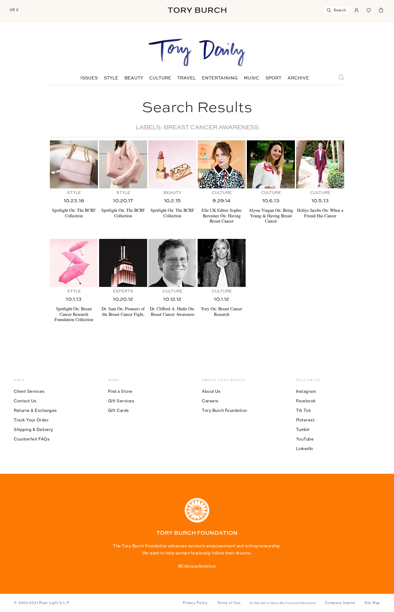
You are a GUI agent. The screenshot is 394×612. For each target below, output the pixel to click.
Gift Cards (118, 410)
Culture (160, 78)
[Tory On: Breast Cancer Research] (222, 263)
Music (251, 78)
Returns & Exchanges (35, 410)
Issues (89, 78)
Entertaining (220, 78)
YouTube (305, 439)
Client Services (29, 391)
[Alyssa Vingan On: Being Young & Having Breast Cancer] (271, 164)
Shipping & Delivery (33, 429)
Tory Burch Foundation (224, 410)
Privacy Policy (195, 603)
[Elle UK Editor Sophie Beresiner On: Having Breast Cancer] (222, 164)
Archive (298, 78)
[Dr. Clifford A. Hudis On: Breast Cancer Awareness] (172, 263)
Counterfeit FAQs (32, 439)
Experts (123, 291)
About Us (211, 391)
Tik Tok (303, 410)
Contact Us (25, 400)
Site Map (372, 603)
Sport (273, 78)
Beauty (133, 78)
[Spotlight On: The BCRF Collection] (74, 164)
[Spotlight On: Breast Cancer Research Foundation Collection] (74, 263)
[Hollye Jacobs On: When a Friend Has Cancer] (320, 164)
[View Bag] (381, 9)
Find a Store (120, 391)
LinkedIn (304, 448)
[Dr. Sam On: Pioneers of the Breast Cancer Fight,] (123, 263)
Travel (186, 78)
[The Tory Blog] (197, 53)
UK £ (14, 10)
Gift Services (121, 400)
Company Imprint (340, 603)
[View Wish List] (369, 9)
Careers (210, 400)
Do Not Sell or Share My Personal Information (283, 603)
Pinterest (305, 419)
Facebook (306, 400)
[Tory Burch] (197, 10)
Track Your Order (31, 419)
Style (111, 78)
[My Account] (356, 9)
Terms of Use (229, 603)
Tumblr (303, 429)
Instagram (306, 391)
